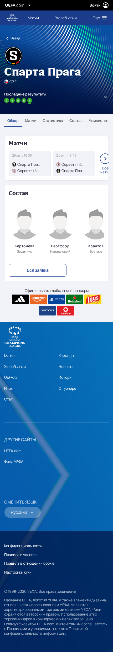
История (66, 377)
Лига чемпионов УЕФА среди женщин (12, 17)
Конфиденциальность (23, 545)
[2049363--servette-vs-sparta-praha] (74, 163)
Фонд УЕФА (13, 461)
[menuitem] (37, 18)
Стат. (9, 399)
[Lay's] (92, 299)
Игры (8, 388)
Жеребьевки (15, 366)
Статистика (53, 120)
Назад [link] (15, 38)
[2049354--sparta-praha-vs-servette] (30, 163)
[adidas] (20, 299)
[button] (98, 18)
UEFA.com (13, 450)
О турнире (67, 388)
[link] (33, 18)
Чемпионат (99, 120)
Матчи (30, 120)
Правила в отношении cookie (29, 563)
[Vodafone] (65, 311)
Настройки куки (18, 572)
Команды (66, 355)
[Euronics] (47, 311)
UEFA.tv (11, 377)
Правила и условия (21, 554)
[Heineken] (74, 299)
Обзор (13, 120)
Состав (76, 120)
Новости (66, 366)
